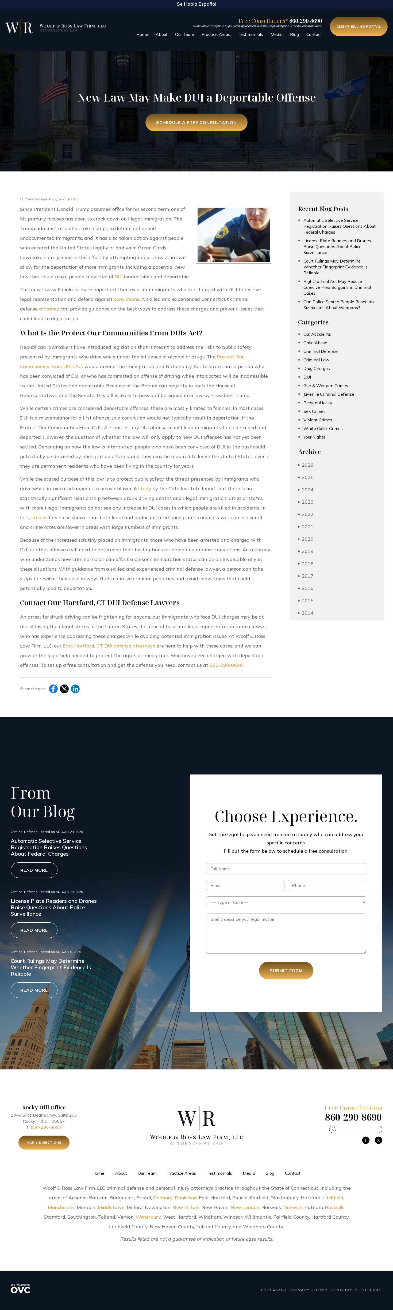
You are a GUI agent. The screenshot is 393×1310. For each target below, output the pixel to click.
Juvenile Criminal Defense (328, 394)
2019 (306, 551)
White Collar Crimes (323, 428)
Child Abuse (315, 342)
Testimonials (250, 34)
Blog (294, 34)
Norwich (292, 1207)
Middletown (111, 1207)
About (162, 34)
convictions (126, 299)
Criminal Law (316, 359)
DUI (74, 199)
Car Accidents (317, 334)
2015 (306, 600)
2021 (306, 526)
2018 (306, 563)
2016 (306, 588)
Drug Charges (316, 368)
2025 (306, 477)
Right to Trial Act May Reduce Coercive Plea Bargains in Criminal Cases (337, 287)
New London (245, 1207)
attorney (49, 309)
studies (39, 517)
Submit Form (286, 970)
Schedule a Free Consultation (196, 122)
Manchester (61, 1207)
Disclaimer (273, 1290)
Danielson (186, 1198)
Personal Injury (317, 402)
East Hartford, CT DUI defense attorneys (109, 646)
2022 (306, 514)
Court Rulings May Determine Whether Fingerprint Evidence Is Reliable (335, 266)
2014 (306, 613)
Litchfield (333, 1198)
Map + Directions (43, 1142)
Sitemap (372, 1290)
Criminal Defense (320, 351)
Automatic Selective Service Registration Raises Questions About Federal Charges (339, 226)
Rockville (335, 1207)
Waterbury (148, 1217)
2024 (306, 489)
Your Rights (314, 437)
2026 (306, 465)
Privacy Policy (309, 1290)
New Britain (186, 1207)
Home (142, 34)
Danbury (163, 1198)
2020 (306, 539)
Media (277, 34)
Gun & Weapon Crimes (325, 385)
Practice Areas (216, 34)
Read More (34, 870)
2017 (306, 576)
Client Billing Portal (359, 26)
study (144, 488)
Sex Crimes (314, 411)
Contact (314, 34)
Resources (345, 1290)
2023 (306, 502)
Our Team (184, 34)
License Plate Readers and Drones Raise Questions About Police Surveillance (337, 246)
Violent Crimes (317, 419)
